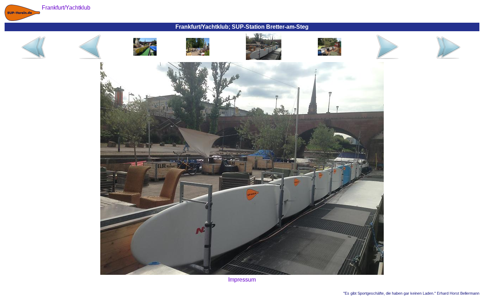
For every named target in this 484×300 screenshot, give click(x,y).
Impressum (242, 280)
